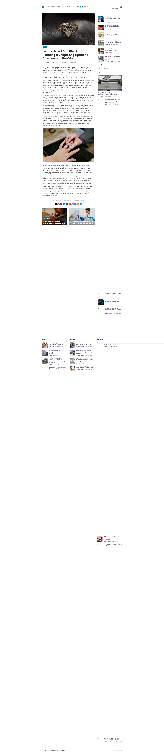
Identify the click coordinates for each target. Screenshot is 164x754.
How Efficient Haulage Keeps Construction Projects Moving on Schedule (113, 58)
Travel (63, 6)
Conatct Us (114, 750)
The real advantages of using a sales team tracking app (113, 294)
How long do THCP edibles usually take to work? (111, 49)
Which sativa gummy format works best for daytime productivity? (112, 34)
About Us (120, 750)
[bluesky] (81, 204)
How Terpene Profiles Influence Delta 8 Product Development (84, 343)
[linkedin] (64, 204)
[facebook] (58, 204)
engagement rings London (77, 80)
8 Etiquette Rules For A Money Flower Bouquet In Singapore (111, 739)
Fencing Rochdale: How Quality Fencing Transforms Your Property (57, 352)
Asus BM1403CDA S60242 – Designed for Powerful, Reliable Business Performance (113, 309)
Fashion (112, 5)
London (72, 200)
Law (117, 5)
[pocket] (72, 204)
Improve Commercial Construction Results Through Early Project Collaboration (112, 18)
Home (47, 6)
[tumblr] (67, 204)
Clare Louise (107, 44)
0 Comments (73, 62)
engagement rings (56, 200)
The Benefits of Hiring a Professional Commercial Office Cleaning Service (84, 360)
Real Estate (115, 8)
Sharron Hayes (108, 22)
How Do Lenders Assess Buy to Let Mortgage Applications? (113, 25)
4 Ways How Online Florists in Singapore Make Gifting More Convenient (111, 538)
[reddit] (70, 204)
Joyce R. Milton (108, 104)
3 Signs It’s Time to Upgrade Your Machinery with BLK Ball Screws (113, 41)
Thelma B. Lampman (109, 61)
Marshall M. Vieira (50, 62)
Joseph (106, 52)
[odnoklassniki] (78, 204)
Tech (58, 6)
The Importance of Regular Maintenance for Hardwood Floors (54, 222)
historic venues (65, 200)
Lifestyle (100, 5)
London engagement (80, 200)
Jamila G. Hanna (108, 313)
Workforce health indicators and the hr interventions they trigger (85, 366)
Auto (68, 6)
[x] (56, 204)
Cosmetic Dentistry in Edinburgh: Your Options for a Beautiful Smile (82, 222)
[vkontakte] (75, 204)
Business (53, 6)
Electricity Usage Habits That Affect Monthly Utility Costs (56, 343)
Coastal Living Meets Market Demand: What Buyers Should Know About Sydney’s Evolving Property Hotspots (57, 360)
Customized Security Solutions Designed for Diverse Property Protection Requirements (113, 301)
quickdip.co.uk (54, 750)
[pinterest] (61, 204)
